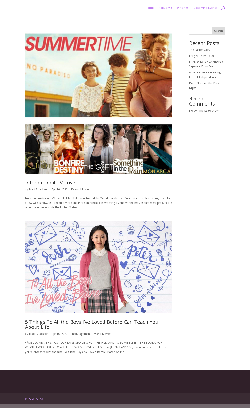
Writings (182, 8)
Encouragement (81, 334)
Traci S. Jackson (38, 189)
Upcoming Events (205, 8)
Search (218, 31)
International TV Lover (51, 182)
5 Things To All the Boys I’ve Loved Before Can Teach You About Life (91, 324)
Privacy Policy (34, 398)
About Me (165, 8)
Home (150, 8)
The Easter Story (199, 50)
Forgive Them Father (202, 56)
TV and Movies (80, 189)
